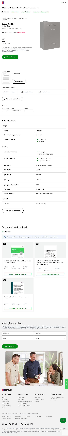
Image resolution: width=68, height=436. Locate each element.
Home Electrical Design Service (25, 401)
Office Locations (5, 401)
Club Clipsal (37, 397)
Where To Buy (10, 57)
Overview (5, 12)
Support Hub (53, 401)
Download (19, 81)
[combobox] (50, 338)
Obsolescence (49, 416)
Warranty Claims (38, 416)
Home (3, 18)
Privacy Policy (43, 328)
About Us (4, 397)
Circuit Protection (16, 18)
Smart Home (21, 399)
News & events (5, 403)
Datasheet (15, 12)
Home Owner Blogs (22, 403)
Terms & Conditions (6, 418)
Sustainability (5, 399)
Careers (3, 407)
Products (8, 18)
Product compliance (6, 416)
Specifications (26, 12)
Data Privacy (27, 416)
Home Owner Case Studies (24, 405)
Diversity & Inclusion (6, 405)
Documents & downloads (41, 12)
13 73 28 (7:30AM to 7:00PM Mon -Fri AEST (57, 398)
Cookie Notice (18, 416)
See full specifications (13, 99)
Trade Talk (36, 401)
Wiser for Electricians (39, 399)
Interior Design (21, 397)
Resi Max (24, 18)
